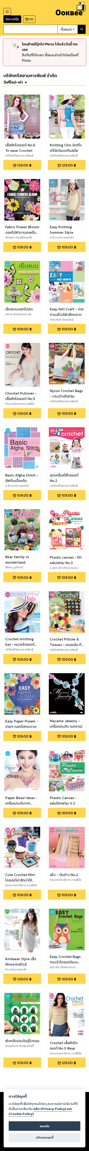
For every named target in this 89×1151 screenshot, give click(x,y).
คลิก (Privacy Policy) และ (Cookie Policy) (40, 1111)
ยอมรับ (45, 1126)
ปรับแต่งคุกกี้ (44, 1137)
